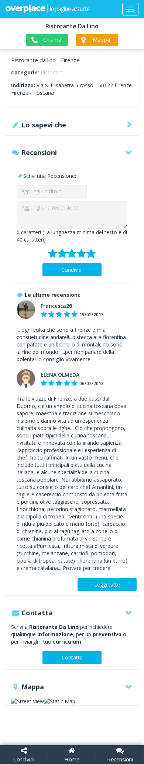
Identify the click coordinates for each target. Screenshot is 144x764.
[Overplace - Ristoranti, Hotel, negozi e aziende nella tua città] (48, 9)
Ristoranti (52, 72)
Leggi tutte (107, 584)
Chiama (52, 39)
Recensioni (120, 759)
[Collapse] (130, 9)
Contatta (72, 657)
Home (71, 759)
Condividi (72, 269)
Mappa (101, 39)
